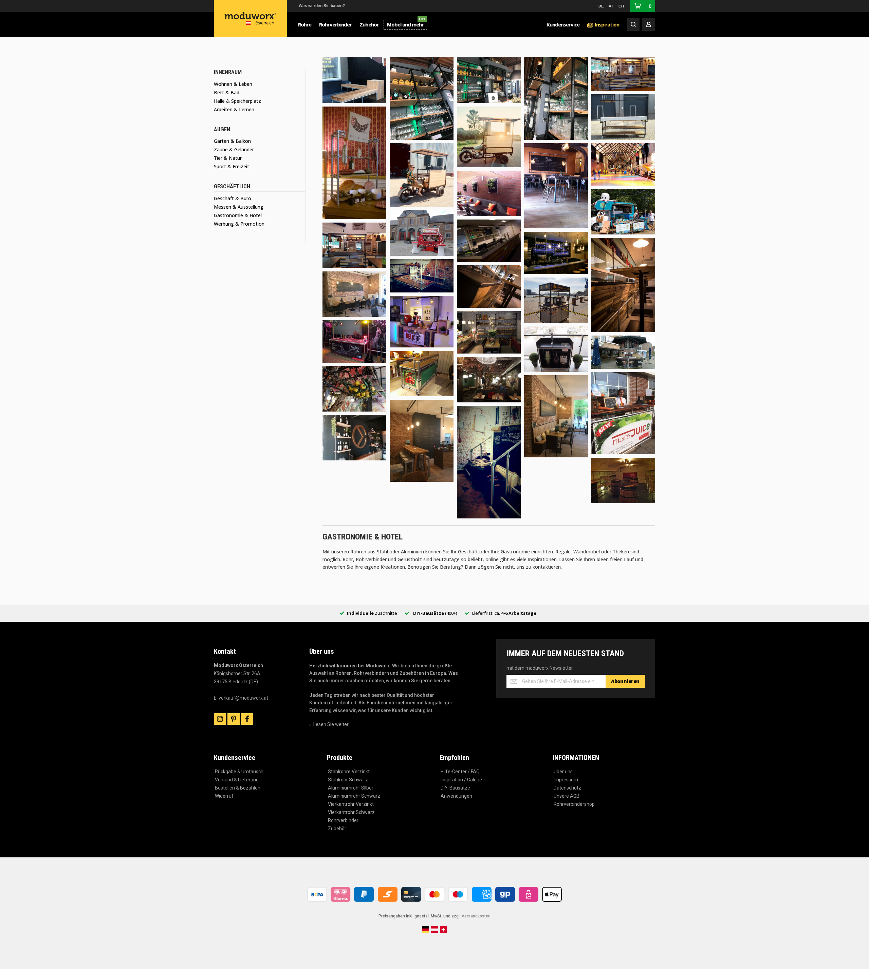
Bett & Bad (226, 92)
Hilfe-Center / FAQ (460, 771)
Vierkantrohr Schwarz (351, 812)
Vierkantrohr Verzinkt (351, 804)
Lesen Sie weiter (331, 724)
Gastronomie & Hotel (238, 215)
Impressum (566, 779)
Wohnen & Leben (233, 84)
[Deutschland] (425, 931)
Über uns (563, 771)
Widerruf (224, 796)
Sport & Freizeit (231, 166)
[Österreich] (434, 931)
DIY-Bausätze (455, 788)
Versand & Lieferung (237, 779)
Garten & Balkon (232, 141)
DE (601, 6)
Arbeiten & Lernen (234, 109)
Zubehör (337, 828)
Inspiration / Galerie (461, 779)
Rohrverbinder (343, 820)
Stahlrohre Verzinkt (349, 771)
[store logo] (250, 18)
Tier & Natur (228, 158)
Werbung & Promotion (239, 224)
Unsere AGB (566, 796)
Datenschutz (567, 788)
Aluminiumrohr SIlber (350, 788)
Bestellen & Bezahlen (237, 788)
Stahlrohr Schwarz (348, 779)
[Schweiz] (443, 931)
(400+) (435, 613)
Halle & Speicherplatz (237, 101)
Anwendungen (456, 796)
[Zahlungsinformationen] (434, 902)
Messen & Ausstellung (238, 207)
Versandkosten (476, 916)
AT (611, 6)
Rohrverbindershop (574, 804)
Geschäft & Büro (232, 198)
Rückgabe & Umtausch (239, 771)
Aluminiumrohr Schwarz (354, 796)
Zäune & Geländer (234, 149)
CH (621, 6)
